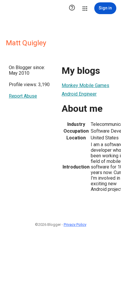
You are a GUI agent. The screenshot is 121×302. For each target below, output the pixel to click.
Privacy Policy (75, 224)
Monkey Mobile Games (85, 85)
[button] (72, 8)
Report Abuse (23, 96)
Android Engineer (79, 94)
